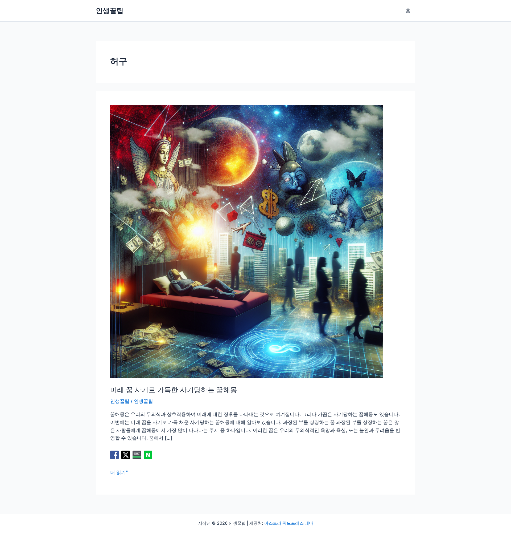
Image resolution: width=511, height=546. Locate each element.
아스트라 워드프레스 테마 (288, 523)
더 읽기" (119, 472)
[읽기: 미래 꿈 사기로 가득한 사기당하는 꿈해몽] (246, 241)
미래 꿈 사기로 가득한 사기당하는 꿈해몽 (173, 390)
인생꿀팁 (109, 10)
